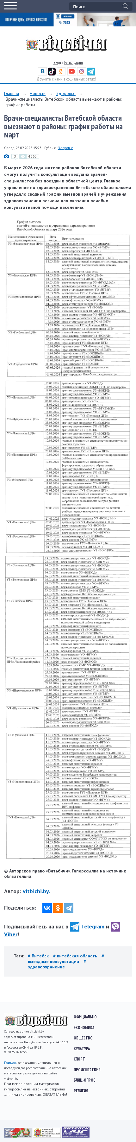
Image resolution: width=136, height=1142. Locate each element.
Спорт (79, 1058)
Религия (81, 1090)
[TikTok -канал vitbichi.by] (52, 74)
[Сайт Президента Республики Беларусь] (18, 1136)
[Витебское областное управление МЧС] (76, 1136)
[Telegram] (68, 908)
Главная (11, 93)
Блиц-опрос (84, 1080)
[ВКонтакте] (47, 908)
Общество (83, 1037)
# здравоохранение (57, 964)
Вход (57, 62)
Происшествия (87, 1069)
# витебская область (75, 956)
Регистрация (73, 62)
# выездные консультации (66, 958)
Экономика (84, 1027)
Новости (38, 93)
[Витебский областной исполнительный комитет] (47, 1136)
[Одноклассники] (58, 908)
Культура (82, 1048)
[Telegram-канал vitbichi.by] (91, 74)
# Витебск (39, 956)
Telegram (92, 926)
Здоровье (66, 93)
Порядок (10, 1063)
